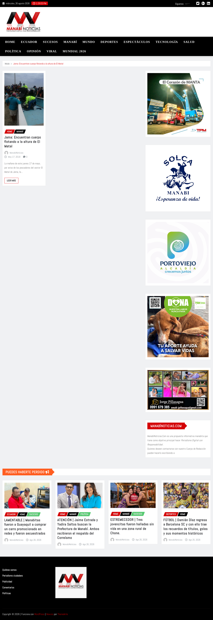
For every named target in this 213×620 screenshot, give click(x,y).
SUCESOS (50, 42)
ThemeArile (63, 614)
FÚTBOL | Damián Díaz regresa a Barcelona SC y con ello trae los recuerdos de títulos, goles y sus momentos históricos (185, 526)
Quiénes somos (9, 569)
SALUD (189, 42)
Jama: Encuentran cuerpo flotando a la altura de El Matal (38, 63)
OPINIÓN (34, 51)
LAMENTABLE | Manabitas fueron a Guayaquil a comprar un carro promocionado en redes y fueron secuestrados (25, 527)
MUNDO (88, 42)
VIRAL (52, 51)
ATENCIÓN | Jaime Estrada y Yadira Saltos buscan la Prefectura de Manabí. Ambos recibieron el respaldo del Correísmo (78, 529)
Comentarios (8, 587)
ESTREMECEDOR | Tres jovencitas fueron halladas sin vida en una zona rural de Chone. (132, 526)
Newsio (49, 614)
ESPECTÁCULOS (137, 42)
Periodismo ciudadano (12, 575)
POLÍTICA (13, 51)
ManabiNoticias (16, 152)
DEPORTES (109, 42)
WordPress (39, 614)
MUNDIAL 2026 (74, 51)
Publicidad (7, 581)
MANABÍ (70, 42)
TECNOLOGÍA (167, 42)
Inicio (7, 63)
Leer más (11, 180)
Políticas (6, 593)
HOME (10, 42)
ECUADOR (29, 42)
